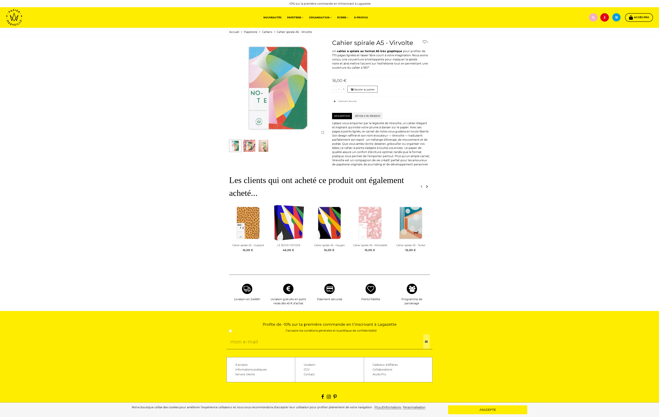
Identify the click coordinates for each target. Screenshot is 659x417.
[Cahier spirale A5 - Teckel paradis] (411, 223)
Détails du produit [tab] (367, 116)
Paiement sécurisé (329, 299)
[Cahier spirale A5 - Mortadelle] (370, 223)
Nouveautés (272, 17)
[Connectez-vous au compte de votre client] (605, 17)
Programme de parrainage (411, 301)
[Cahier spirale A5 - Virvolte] (322, 132)
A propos (241, 364)
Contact (309, 374)
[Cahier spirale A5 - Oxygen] (329, 223)
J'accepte (487, 410)
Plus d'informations (388, 407)
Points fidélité (370, 299)
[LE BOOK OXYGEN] (289, 223)
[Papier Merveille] (25, 17)
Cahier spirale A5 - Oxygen (329, 245)
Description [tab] (342, 116)
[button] (421, 186)
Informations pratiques (251, 369)
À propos (361, 17)
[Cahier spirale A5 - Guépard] (248, 223)
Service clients (245, 374)
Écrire (341, 17)
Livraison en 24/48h (247, 299)
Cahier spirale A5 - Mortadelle (370, 245)
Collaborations (382, 369)
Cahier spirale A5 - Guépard (248, 245)
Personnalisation (414, 407)
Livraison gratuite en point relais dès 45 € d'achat (288, 301)
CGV (307, 369)
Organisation (319, 17)
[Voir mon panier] (618, 17)
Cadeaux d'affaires (385, 364)
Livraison (309, 364)
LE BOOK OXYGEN (288, 245)
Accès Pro (379, 374)
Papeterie (294, 17)
